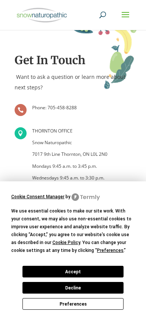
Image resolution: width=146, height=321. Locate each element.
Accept (73, 271)
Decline (73, 288)
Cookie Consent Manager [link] (37, 196)
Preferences (73, 304)
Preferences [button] (110, 250)
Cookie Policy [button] (66, 242)
